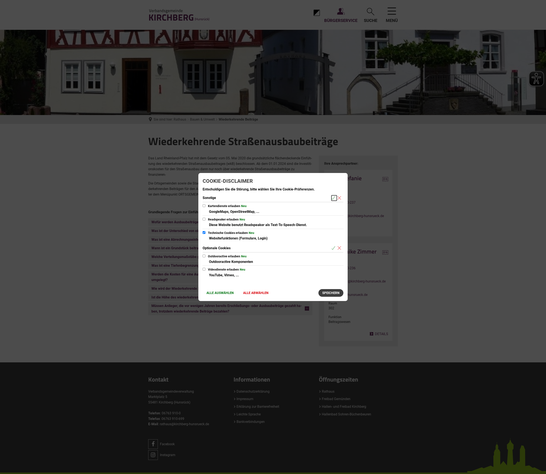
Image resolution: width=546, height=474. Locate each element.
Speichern (331, 293)
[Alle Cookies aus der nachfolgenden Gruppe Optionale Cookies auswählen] (334, 248)
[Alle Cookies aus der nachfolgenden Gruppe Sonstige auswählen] (334, 198)
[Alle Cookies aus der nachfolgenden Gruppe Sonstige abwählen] (340, 198)
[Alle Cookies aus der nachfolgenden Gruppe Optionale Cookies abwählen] (340, 248)
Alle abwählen (256, 293)
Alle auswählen (220, 293)
